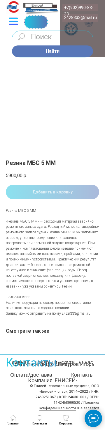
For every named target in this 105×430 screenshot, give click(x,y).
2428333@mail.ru (80, 17)
